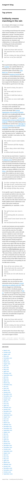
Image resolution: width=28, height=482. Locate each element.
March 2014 (7, 390)
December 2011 (8, 426)
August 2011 (7, 432)
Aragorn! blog (7, 5)
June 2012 (6, 419)
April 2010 (6, 460)
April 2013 (6, 405)
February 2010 (7, 464)
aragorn (4, 338)
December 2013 (8, 394)
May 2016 (6, 369)
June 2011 (6, 436)
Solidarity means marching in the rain (12, 19)
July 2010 (6, 455)
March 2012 (7, 422)
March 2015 (7, 382)
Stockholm (15, 339)
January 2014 (7, 392)
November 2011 (8, 428)
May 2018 (6, 356)
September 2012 (8, 415)
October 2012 (7, 413)
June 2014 (6, 388)
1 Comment (22, 339)
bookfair (7, 66)
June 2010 (6, 457)
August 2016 (7, 363)
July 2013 (6, 401)
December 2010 (8, 445)
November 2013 (8, 396)
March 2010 (7, 462)
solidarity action (7, 159)
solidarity (11, 339)
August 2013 (7, 400)
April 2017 (6, 360)
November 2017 (8, 358)
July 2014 (6, 386)
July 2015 (6, 377)
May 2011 (6, 438)
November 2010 (8, 447)
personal (16, 338)
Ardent (22, 338)
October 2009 (7, 472)
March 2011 (7, 441)
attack (3, 339)
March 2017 (7, 362)
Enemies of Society (14, 74)
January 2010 (7, 466)
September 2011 (8, 430)
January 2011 (7, 443)
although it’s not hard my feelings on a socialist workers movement (14, 125)
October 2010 (7, 449)
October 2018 (7, 352)
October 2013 (7, 398)
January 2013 (7, 409)
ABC (20, 338)
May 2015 (6, 379)
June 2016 (6, 367)
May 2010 (6, 458)
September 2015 (8, 375)
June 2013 (6, 403)
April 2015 (6, 381)
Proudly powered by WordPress (16, 479)
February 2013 (7, 407)
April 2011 (6, 439)
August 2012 (7, 417)
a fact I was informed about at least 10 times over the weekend (13, 120)
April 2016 (6, 371)
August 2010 (7, 453)
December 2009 (8, 468)
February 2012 (7, 424)
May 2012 (6, 420)
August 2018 (7, 354)
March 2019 (7, 350)
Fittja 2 (4, 171)
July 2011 (6, 434)
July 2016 (6, 365)
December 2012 (8, 411)
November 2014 (8, 384)
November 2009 (8, 470)
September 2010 (8, 451)
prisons (7, 339)
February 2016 (7, 373)
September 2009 (8, 474)
